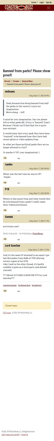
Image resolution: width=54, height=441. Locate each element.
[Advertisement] (27, 40)
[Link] (18, 158)
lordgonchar (24, 285)
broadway (37, 285)
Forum (33, 2)
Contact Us (24, 434)
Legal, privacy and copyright (10, 434)
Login (42, 2)
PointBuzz (38, 233)
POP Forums (7, 312)
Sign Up (48, 2)
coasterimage (10, 285)
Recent (7, 81)
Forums (16, 81)
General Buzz (27, 81)
